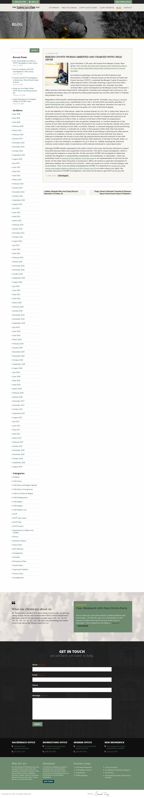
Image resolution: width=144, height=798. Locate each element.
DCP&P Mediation (82, 775)
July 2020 (16, 286)
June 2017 (16, 426)
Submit (37, 724)
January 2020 (17, 311)
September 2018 (19, 364)
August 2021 (17, 241)
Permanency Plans (19, 561)
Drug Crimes (17, 545)
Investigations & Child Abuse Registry (117, 770)
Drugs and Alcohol (111, 767)
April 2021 (16, 253)
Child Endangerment (20, 498)
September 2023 (19, 155)
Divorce (15, 537)
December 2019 (18, 315)
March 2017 (17, 438)
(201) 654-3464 (81, 752)
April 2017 (16, 434)
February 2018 (18, 393)
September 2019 (19, 323)
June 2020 (16, 290)
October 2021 (18, 237)
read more (115, 623)
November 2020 (18, 270)
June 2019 (16, 331)
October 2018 (18, 360)
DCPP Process (18, 526)
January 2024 (17, 139)
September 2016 (19, 463)
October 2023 (18, 151)
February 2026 (18, 126)
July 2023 (16, 163)
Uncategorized (18, 578)
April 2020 (16, 299)
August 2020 (17, 282)
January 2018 (17, 397)
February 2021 (18, 258)
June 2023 (16, 167)
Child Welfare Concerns (83, 770)
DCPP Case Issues (19, 518)
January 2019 (17, 348)
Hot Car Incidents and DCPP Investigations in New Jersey (23, 70)
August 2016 (17, 467)
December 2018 (18, 352)
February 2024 (18, 135)
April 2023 (16, 176)
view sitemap (48, 782)
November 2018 (18, 356)
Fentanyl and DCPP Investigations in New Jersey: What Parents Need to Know (25, 80)
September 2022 (19, 200)
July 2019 (16, 327)
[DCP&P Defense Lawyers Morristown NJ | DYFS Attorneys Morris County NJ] (26, 7)
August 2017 (17, 418)
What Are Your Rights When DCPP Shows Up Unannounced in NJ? (25, 91)
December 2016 (18, 450)
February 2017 (18, 442)
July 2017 (16, 422)
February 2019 (18, 344)
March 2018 (17, 389)
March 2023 (17, 180)
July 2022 (16, 208)
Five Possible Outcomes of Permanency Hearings (118, 776)
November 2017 (18, 405)
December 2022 (18, 192)
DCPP (15, 514)
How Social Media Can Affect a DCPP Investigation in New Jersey (25, 62)
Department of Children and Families (23, 531)
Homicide (16, 557)
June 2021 (16, 249)
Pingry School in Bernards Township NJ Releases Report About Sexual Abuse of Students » (112, 192)
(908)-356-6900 (20, 2)
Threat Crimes (18, 574)
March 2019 (17, 340)
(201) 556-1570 (19, 752)
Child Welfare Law (19, 510)
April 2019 (16, 336)
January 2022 (17, 229)
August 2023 (17, 159)
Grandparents (18, 553)
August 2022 (17, 204)
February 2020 (18, 307)
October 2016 (18, 459)
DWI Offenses (18, 549)
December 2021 (18, 233)
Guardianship (80, 773)
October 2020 (18, 274)
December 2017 (18, 401)
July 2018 (16, 372)
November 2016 (18, 454)
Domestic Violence (19, 541)
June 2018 (16, 377)
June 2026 (16, 114)
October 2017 (18, 409)
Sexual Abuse (18, 565)
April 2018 (16, 385)
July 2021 (16, 245)
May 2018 (16, 381)
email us (34, 2)
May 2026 (16, 118)
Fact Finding (109, 773)
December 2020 (18, 266)
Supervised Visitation (20, 569)
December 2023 (18, 143)
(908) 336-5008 (50, 752)
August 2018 (17, 368)
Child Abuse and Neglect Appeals (25, 485)
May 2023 (16, 171)
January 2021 (17, 262)
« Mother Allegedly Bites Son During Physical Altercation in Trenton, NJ (61, 192)
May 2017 (16, 430)
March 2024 (17, 130)
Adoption (16, 477)
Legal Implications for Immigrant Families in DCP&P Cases (24, 100)
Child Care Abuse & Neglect (23, 494)
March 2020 (17, 303)
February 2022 (18, 225)
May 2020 (16, 294)
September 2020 (19, 278)
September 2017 (19, 413)
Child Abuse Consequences (23, 489)
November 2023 (18, 147)
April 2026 (16, 122)
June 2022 (16, 212)
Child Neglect (63, 176)
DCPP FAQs (17, 522)
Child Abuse (17, 481)
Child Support (18, 506)
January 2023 (17, 188)
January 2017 (17, 446)
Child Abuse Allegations (84, 767)
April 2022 (16, 216)
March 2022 (17, 221)
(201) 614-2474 (112, 752)
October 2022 (18, 196)
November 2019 (18, 319)
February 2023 (18, 184)
